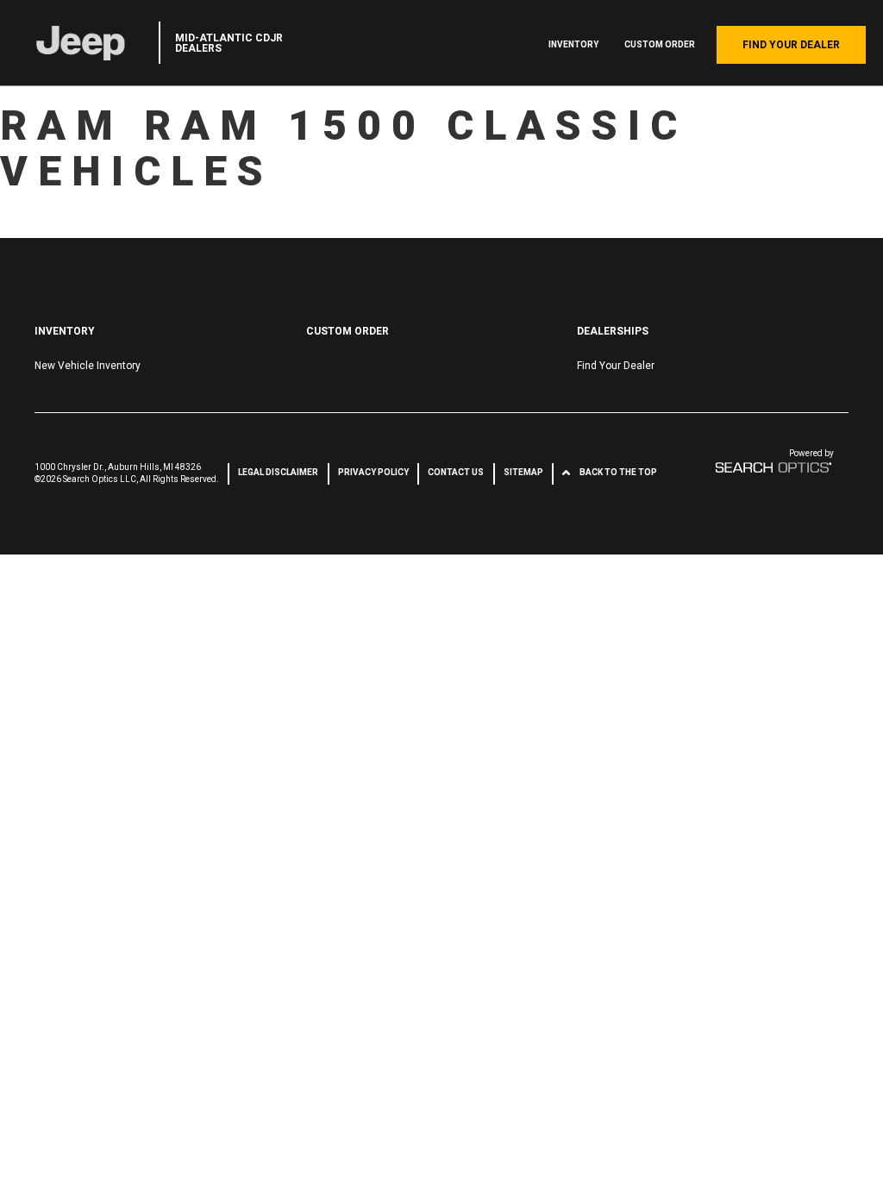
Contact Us (456, 472)
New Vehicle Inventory (87, 366)
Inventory (573, 44)
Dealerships (612, 331)
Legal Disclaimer (278, 472)
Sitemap (523, 472)
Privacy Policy (373, 472)
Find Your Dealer (791, 45)
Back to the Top (618, 472)
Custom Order (659, 44)
